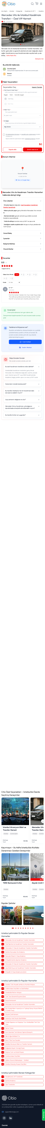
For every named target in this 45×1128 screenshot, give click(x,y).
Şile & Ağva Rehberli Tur (12, 1036)
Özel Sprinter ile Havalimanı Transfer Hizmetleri (19, 944)
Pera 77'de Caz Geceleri (12, 1040)
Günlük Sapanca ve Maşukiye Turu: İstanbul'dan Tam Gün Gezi (22, 1023)
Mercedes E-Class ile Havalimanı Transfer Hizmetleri (21, 948)
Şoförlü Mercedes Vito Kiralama (15, 952)
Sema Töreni (9, 1028)
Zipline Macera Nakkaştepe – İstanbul (16, 1060)
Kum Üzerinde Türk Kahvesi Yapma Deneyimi (18, 1032)
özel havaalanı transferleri (29, 205)
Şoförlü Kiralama (10, 1081)
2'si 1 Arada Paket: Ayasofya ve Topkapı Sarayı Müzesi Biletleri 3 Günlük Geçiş (23, 1009)
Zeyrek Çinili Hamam (11, 1014)
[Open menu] (41, 3)
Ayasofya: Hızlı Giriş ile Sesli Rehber (15, 1018)
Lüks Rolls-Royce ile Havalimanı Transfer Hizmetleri (20, 968)
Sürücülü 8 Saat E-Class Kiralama (15, 956)
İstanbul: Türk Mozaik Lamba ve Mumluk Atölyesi (20, 984)
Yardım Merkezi (27, 347)
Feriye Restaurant (10, 1000)
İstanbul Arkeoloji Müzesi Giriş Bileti (15, 1064)
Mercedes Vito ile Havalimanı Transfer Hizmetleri (20, 940)
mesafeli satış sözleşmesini (28, 134)
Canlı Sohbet (26, 342)
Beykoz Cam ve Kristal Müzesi (14, 1052)
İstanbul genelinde (9, 207)
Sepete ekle (12, 149)
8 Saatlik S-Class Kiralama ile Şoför (15, 972)
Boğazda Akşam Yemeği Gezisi (14, 1048)
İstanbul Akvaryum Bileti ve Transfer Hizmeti (18, 1044)
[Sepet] (36, 3)
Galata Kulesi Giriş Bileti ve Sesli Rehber (17, 988)
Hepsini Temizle (37, 87)
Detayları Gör (39, 59)
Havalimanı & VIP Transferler (14, 1077)
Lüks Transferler (10, 1084)
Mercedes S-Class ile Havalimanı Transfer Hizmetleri (21, 964)
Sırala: (4, 282)
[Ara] (32, 4)
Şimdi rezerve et (32, 149)
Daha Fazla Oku (11, 55)
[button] (22, 35)
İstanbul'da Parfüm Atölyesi (13, 992)
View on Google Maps (23, 180)
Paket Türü (7, 109)
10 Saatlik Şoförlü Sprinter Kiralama (15, 960)
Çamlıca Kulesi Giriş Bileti (12, 1056)
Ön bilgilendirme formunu (12, 134)
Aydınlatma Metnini (30, 138)
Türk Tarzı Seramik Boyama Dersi (15, 996)
